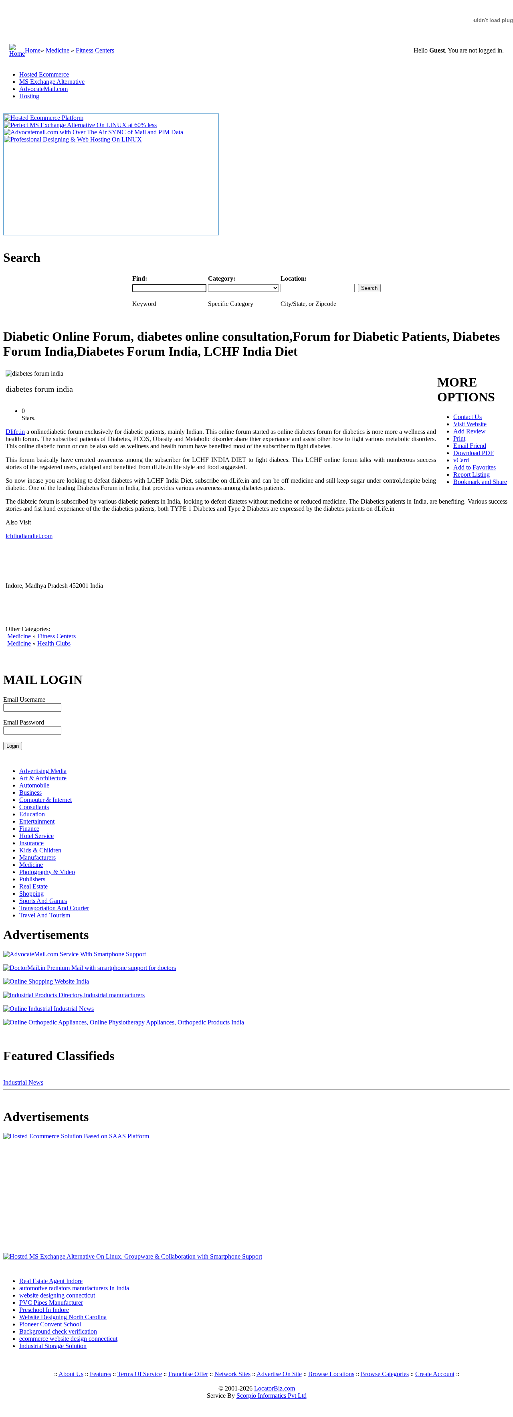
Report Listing (471, 474)
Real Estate (33, 886)
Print (459, 438)
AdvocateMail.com (43, 88)
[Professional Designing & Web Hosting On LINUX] (73, 139)
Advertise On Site (279, 1373)
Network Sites (232, 1373)
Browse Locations (331, 1373)
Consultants (34, 807)
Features (100, 1373)
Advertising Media (43, 770)
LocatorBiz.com (274, 1388)
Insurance (31, 843)
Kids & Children (40, 850)
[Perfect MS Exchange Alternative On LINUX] (80, 124)
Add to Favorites (474, 467)
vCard (461, 460)
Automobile (34, 785)
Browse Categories (385, 1373)
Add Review (469, 431)
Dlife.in (15, 431)
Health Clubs (54, 643)
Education (32, 814)
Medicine (57, 50)
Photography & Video (47, 871)
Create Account (434, 1373)
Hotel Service (36, 835)
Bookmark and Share (480, 481)
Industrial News (23, 1082)
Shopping (31, 893)
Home (32, 50)
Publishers (32, 879)
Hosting (29, 96)
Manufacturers (37, 857)
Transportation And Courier (54, 908)
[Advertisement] (53, 1196)
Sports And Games (43, 900)
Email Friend (469, 445)
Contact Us (467, 416)
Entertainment (37, 821)
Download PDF (473, 452)
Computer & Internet (45, 799)
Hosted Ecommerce (44, 74)
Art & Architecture (43, 778)
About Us (71, 1373)
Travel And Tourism (44, 915)
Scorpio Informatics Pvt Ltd (271, 1395)
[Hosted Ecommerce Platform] (43, 117)
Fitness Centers (95, 50)
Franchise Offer (188, 1373)
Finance (29, 828)
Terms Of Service (139, 1373)
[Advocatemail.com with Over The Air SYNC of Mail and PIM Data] (93, 132)
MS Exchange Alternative (52, 81)
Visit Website (470, 424)
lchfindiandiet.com (29, 535)
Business (30, 792)
